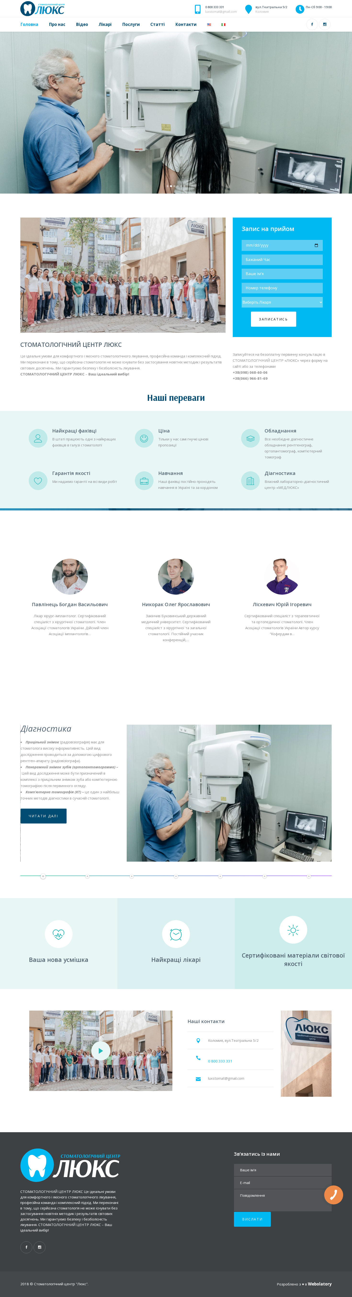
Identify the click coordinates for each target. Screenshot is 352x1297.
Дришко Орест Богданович (176, 604)
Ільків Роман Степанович (70, 604)
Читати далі (43, 795)
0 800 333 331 (214, 7)
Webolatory (320, 1284)
